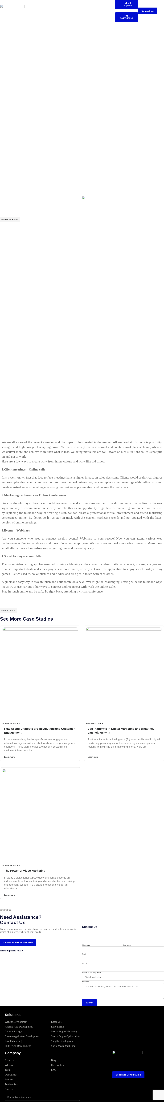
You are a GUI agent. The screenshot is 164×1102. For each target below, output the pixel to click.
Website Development (16, 1021)
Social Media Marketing (63, 1046)
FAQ (53, 1069)
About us (9, 1060)
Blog (53, 1060)
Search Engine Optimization (65, 1036)
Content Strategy (13, 1031)
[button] (162, 11)
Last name (127, 945)
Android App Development (19, 1026)
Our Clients (10, 1074)
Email (84, 954)
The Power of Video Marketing (24, 870)
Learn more (9, 757)
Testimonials (11, 1084)
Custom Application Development (22, 1036)
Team (7, 1069)
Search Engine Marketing (64, 1031)
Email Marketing (13, 1041)
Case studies (57, 1065)
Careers (8, 1089)
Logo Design (57, 1026)
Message (85, 982)
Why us (9, 1065)
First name (86, 945)
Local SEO (56, 1021)
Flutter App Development (18, 1046)
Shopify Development (62, 1041)
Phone (84, 963)
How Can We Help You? (91, 972)
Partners (9, 1079)
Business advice (10, 219)
